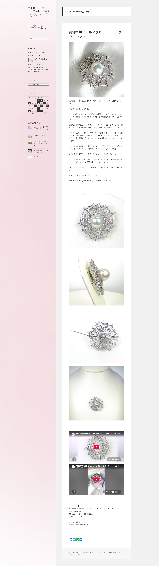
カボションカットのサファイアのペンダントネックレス (41, 129)
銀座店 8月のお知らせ (35, 64)
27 (30, 111)
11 (44, 103)
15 (35, 106)
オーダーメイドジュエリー (99, 553)
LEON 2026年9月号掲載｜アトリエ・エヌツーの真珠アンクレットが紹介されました (38, 69)
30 (38, 111)
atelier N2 (86, 553)
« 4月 (32, 114)
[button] (96, 69)
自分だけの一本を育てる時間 (36, 52)
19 (47, 106)
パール (120, 553)
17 (41, 106)
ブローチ (72, 555)
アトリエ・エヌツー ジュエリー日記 (38, 9)
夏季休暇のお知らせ (34, 55)
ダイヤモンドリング (40, 135)
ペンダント (78, 555)
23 (38, 108)
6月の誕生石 (114, 553)
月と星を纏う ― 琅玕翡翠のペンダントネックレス (41, 143)
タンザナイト (38, 157)
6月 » (44, 114)
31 (41, 111)
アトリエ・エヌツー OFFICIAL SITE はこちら (38, 27)
